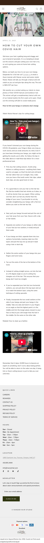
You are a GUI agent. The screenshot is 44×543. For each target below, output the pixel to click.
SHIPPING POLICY (9, 406)
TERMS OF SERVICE (10, 417)
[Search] (37, 9)
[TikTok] (18, 471)
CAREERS (6, 395)
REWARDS (6, 398)
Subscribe (11, 499)
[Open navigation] (3, 9)
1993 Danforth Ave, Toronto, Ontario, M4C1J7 (19, 458)
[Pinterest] (13, 471)
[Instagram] (8, 471)
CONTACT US (8, 402)
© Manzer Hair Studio (22, 510)
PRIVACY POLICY (9, 410)
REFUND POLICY (9, 413)
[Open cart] (41, 9)
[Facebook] (3, 471)
